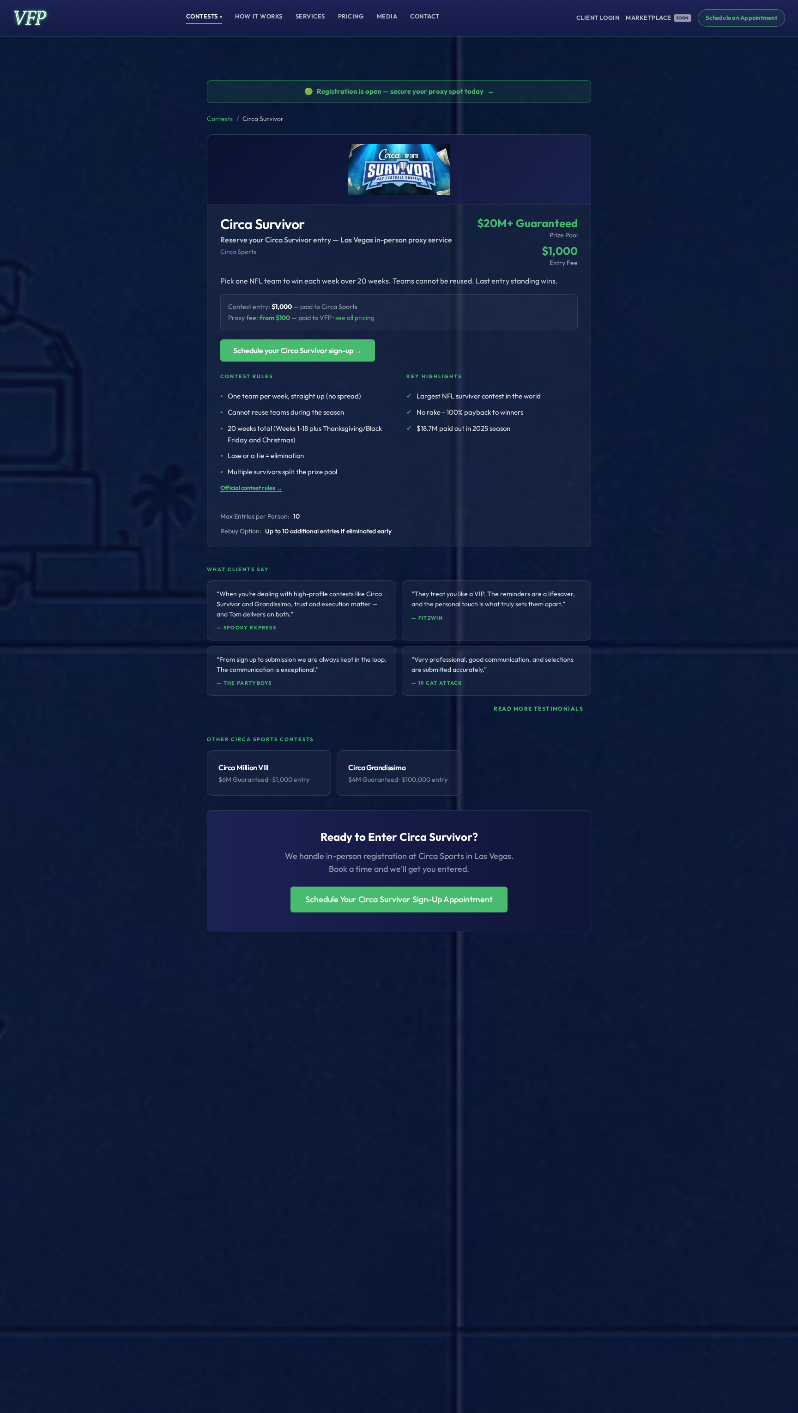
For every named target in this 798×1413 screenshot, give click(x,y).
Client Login (597, 17)
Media (387, 16)
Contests (204, 16)
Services (310, 16)
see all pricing (355, 318)
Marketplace (657, 17)
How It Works (258, 16)
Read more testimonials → (542, 708)
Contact (425, 16)
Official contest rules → (251, 487)
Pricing (351, 16)
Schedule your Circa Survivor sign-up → (297, 350)
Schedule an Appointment (741, 17)
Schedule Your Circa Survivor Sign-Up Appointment (399, 899)
